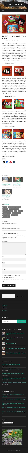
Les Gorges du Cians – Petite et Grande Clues (15, 333)
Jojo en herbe (14, 4)
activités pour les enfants (14, 206)
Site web (4, 269)
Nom (3, 256)
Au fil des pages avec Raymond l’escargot (11, 228)
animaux (5, 208)
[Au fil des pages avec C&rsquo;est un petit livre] (7, 191)
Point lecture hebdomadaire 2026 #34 (11, 364)
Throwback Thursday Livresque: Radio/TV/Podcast (14, 382)
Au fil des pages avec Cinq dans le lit (10, 222)
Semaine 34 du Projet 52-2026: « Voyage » (16, 353)
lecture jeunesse (7, 213)
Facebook (4, 307)
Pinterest (4, 310)
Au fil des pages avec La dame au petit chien (14, 338)
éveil (16, 210)
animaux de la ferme (14, 208)
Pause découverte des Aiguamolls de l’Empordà (13, 373)
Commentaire (5, 241)
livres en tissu (6, 215)
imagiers (21, 210)
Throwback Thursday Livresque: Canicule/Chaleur (13, 378)
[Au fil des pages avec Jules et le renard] (18, 179)
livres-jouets (15, 215)
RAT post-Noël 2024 (11, 343)
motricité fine (6, 217)
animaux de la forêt (7, 210)
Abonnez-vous (21, 296)
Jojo (3, 394)
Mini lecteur (6, 204)
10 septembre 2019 (6, 40)
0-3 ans (4, 206)
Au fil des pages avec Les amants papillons (15, 348)
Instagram (4, 305)
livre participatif (17, 213)
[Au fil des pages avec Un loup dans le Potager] (7, 179)
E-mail (3, 262)
